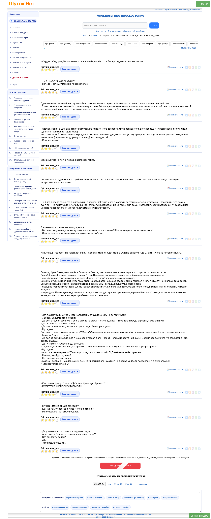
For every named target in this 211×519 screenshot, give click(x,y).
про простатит (179, 44)
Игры (14, 85)
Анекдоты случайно (100, 507)
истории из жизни (170, 498)
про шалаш (132, 44)
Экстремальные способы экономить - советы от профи (24, 129)
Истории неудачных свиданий (22, 106)
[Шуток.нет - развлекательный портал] (21, 7)
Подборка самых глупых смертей (24, 154)
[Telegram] (199, 67)
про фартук (163, 44)
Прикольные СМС (20, 68)
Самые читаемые (79, 507)
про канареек (147, 44)
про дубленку (65, 44)
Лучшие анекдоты (60, 507)
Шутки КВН (17, 43)
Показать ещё (188, 48)
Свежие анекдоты (199, 516)
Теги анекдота (69, 69)
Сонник (15, 72)
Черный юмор (113, 498)
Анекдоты (101, 31)
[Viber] (193, 67)
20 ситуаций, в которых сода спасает (24, 161)
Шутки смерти (20, 136)
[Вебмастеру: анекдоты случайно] (23, 21)
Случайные (139, 31)
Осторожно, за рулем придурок (23, 223)
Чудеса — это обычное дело (24, 142)
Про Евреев (153, 498)
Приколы (16, 48)
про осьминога (101, 44)
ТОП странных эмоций (23, 148)
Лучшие (127, 31)
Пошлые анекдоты (95, 498)
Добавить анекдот (20, 77)
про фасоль (50, 44)
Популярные (114, 31)
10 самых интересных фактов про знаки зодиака (25, 187)
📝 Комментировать (174, 67)
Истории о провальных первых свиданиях (23, 99)
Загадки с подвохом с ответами (23, 194)
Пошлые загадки (21, 174)
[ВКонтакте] (186, 67)
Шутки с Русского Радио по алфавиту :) (24, 216)
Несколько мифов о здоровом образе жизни (24, 230)
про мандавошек (83, 44)
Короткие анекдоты (74, 498)
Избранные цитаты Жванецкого (22, 120)
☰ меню (203, 4)
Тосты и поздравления (22, 57)
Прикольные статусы (21, 62)
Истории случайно (121, 507)
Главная (16, 28)
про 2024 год (117, 44)
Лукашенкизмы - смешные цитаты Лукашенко (25, 113)
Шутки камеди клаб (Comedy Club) (22, 180)
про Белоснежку (196, 44)
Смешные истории (20, 38)
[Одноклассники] (189, 67)
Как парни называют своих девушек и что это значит (25, 201)
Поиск (154, 25)
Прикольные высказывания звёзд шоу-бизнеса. (25, 237)
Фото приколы (18, 53)
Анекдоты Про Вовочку (134, 498)
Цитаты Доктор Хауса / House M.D (24, 209)
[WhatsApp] (196, 67)
